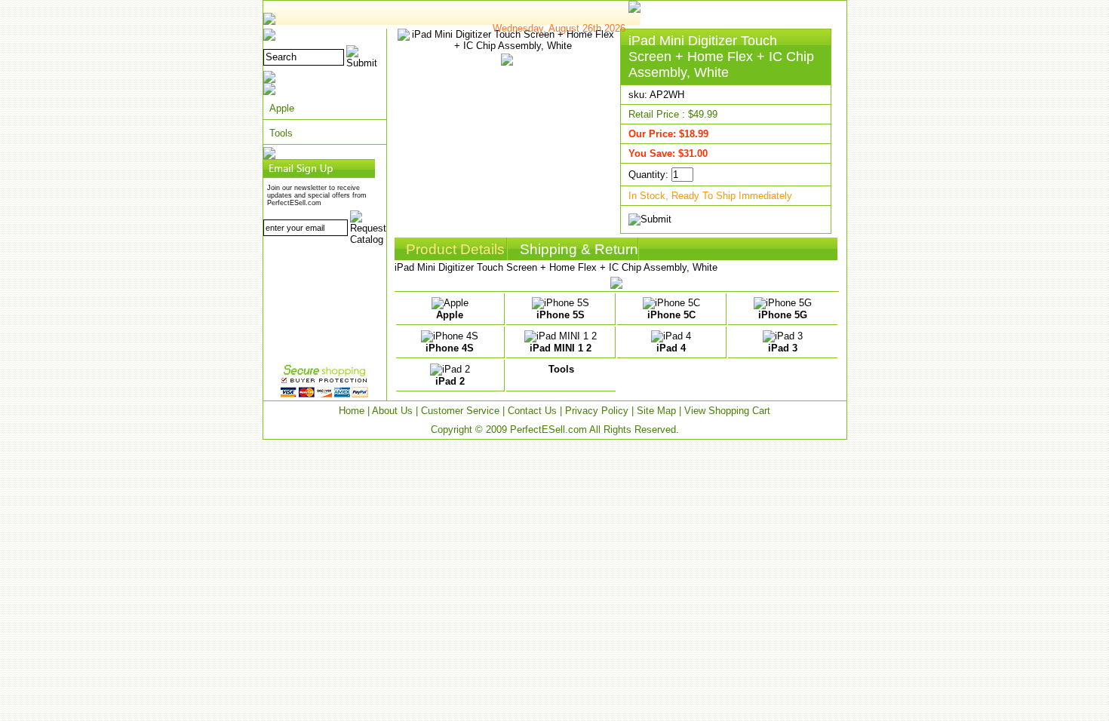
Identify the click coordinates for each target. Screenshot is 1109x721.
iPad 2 (450, 381)
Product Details (455, 249)
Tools (281, 133)
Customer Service (460, 410)
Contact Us (532, 410)
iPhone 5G (782, 315)
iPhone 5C (671, 315)
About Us (392, 410)
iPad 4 (671, 348)
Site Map (656, 410)
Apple (281, 108)
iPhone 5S (560, 315)
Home (351, 410)
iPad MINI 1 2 (560, 348)
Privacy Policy (596, 410)
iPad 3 (782, 348)
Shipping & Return (579, 249)
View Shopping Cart (727, 410)
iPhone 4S (449, 348)
